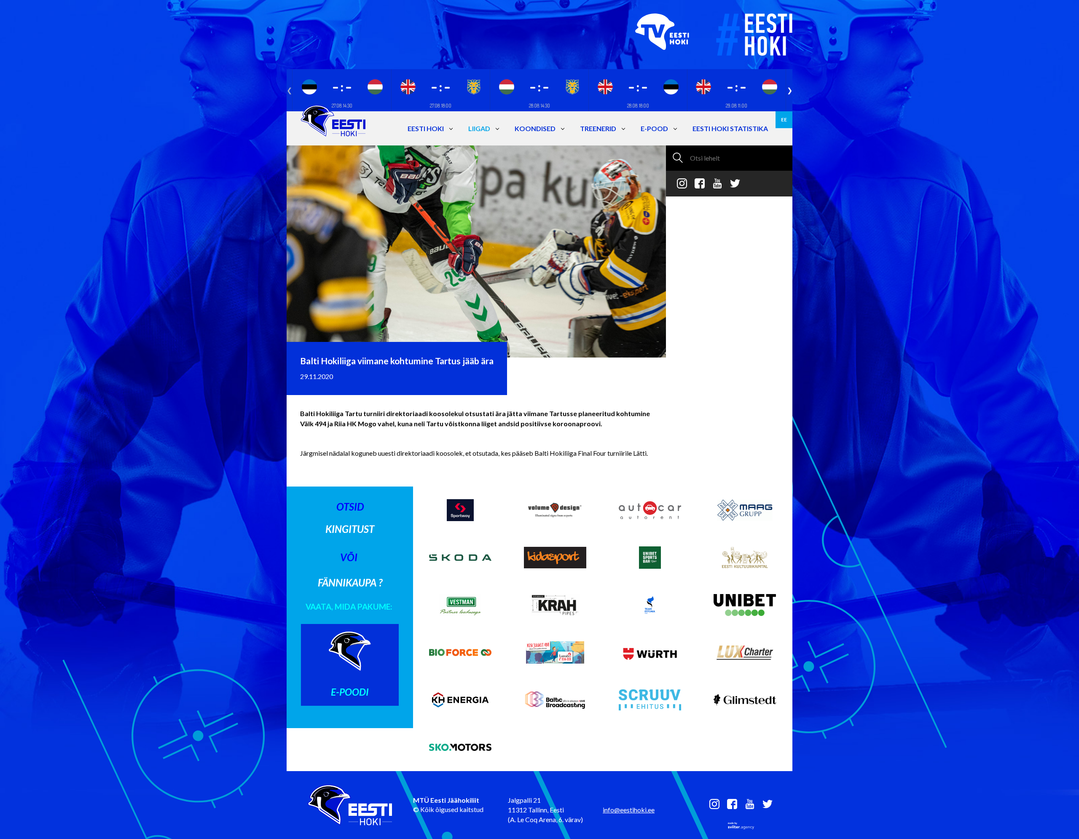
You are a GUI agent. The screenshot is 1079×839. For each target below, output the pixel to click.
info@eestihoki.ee (629, 810)
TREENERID (598, 128)
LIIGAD (479, 128)
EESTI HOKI (426, 128)
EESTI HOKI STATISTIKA (730, 128)
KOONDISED (535, 128)
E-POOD (654, 128)
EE (784, 119)
